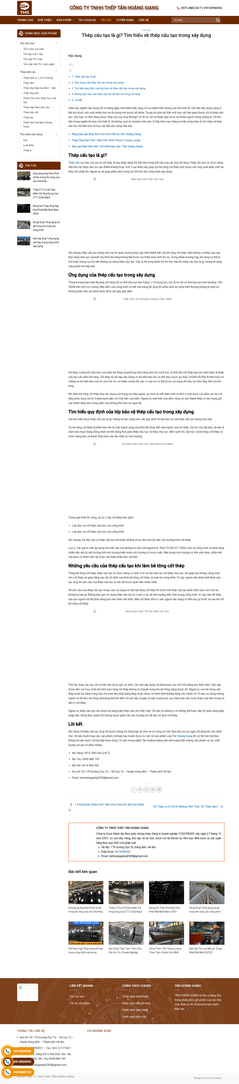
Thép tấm (28, 83)
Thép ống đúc (31, 93)
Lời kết (78, 100)
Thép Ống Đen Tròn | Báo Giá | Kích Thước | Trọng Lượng (106, 140)
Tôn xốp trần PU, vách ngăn (38, 64)
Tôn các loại (27, 43)
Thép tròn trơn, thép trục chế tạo (39, 100)
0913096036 (123, 851)
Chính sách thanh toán (135, 996)
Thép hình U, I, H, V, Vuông (38, 77)
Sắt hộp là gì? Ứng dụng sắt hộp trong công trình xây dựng (46, 242)
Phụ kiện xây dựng (31, 134)
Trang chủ (25, 20)
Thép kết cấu (28, 72)
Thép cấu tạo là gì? (85, 76)
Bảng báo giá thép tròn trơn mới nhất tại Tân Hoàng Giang (106, 134)
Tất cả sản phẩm (80, 1003)
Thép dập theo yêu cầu (36, 107)
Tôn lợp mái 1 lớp (33, 54)
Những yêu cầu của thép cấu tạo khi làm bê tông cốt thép (107, 94)
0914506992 (22, 1061)
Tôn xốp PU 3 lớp (32, 59)
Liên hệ (143, 20)
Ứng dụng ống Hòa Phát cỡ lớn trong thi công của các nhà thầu (46, 177)
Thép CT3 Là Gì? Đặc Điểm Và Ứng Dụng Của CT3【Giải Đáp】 (45, 193)
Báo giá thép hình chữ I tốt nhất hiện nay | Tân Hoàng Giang (107, 146)
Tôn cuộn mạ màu (33, 49)
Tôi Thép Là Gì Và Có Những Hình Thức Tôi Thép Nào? (186, 806)
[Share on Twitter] (140, 790)
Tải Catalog (87, 20)
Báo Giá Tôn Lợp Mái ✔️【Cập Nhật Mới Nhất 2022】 (205, 950)
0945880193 (22, 1072)
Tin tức (106, 20)
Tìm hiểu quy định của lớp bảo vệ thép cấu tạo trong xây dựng (109, 88)
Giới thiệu (45, 20)
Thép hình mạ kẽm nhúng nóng (37, 124)
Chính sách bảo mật (134, 1016)
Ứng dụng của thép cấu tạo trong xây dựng (99, 82)
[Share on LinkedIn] (159, 790)
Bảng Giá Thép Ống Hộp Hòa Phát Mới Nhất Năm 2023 (46, 210)
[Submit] (218, 20)
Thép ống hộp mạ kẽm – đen (39, 88)
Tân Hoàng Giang (182, 736)
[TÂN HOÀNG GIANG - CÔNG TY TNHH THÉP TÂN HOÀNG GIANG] (31, 8)
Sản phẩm (64, 20)
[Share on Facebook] (134, 790)
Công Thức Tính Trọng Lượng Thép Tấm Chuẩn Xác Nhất (165, 950)
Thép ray (28, 117)
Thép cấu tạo (76, 162)
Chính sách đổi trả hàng (136, 1003)
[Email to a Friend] (146, 790)
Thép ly (27, 150)
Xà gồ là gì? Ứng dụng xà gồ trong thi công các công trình (46, 226)
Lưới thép (28, 145)
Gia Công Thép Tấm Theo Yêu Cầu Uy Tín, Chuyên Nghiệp (125, 950)
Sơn (25, 140)
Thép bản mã (30, 112)
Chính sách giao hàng (135, 1010)
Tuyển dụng (125, 20)
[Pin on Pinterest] (153, 790)
